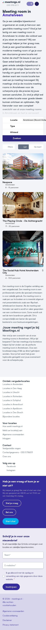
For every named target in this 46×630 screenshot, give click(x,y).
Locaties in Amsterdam (13, 384)
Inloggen (6, 438)
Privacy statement (11, 624)
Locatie (14, 120)
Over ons (7, 456)
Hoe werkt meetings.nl (12, 426)
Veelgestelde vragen (12, 448)
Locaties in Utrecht (11, 392)
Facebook (11, 466)
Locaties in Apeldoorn (12, 408)
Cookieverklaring (10, 615)
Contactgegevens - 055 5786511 (18, 452)
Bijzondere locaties (11, 416)
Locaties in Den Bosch (13, 412)
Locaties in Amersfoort (13, 404)
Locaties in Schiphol (12, 400)
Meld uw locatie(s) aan (12, 430)
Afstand (14, 132)
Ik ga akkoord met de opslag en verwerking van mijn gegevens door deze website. (24, 576)
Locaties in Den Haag (12, 388)
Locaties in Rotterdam (12, 396)
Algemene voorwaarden (13, 434)
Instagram (11, 470)
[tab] (23, 146)
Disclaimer (7, 620)
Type (12, 126)
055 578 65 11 (13, 5)
